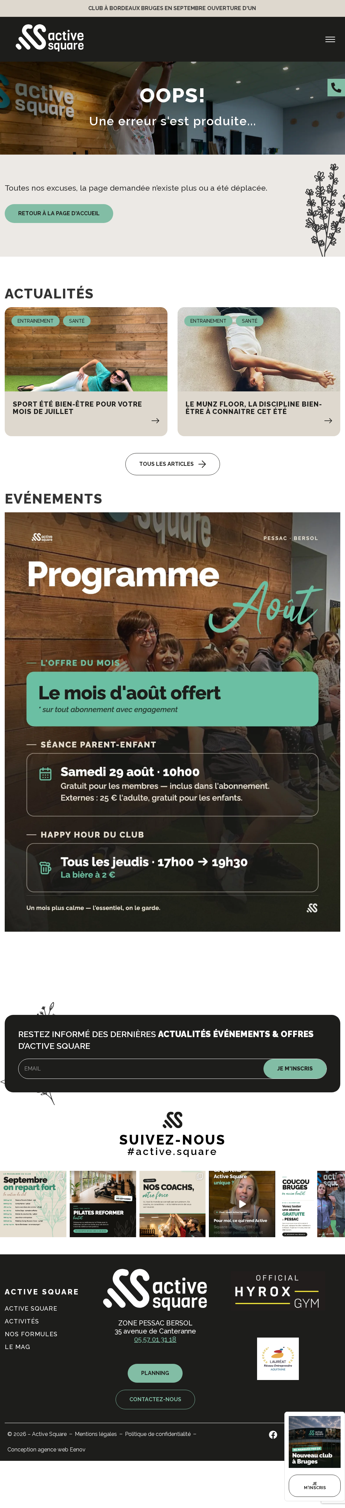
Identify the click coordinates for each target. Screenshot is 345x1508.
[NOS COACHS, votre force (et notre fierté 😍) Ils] (172, 1204)
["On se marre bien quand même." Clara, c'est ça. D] (242, 1204)
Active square (31, 1308)
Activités (22, 1321)
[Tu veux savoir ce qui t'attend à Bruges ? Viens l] (312, 1204)
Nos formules (31, 1334)
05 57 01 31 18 (155, 1339)
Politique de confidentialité (158, 1434)
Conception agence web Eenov (46, 1449)
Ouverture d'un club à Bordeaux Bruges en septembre (256, 8)
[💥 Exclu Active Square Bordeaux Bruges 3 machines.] (103, 1204)
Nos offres (234, 984)
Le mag (17, 1346)
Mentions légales (96, 1434)
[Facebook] (273, 1434)
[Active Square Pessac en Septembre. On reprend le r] (33, 1204)
